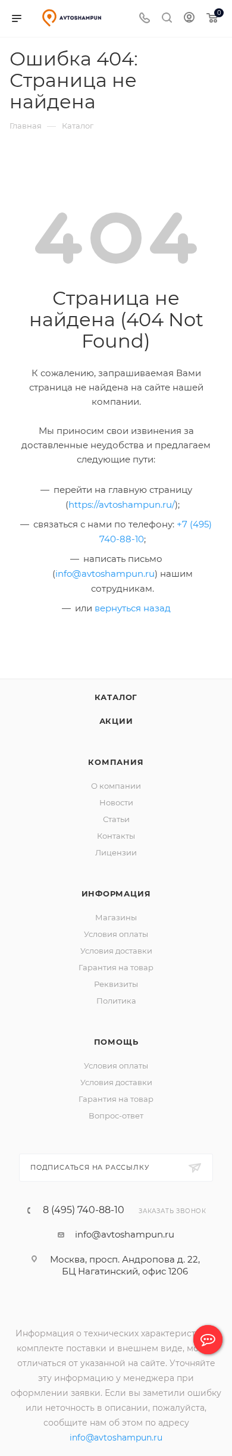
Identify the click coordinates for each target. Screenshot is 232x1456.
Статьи (116, 819)
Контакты (116, 836)
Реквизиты (116, 984)
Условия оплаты (116, 934)
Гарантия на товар (116, 967)
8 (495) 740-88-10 (83, 1210)
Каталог (116, 697)
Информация (116, 893)
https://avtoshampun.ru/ (121, 504)
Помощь (116, 1041)
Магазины (116, 917)
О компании (116, 786)
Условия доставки (116, 950)
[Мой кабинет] (189, 18)
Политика (116, 1000)
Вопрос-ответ (116, 1115)
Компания (115, 762)
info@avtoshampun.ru (105, 573)
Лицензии (116, 852)
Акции (116, 721)
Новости (116, 802)
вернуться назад (133, 608)
